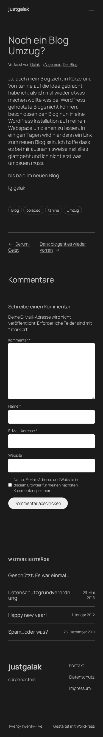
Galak (35, 64)
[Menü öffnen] (91, 9)
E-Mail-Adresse (22, 430)
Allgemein (52, 64)
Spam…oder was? (28, 631)
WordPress (85, 726)
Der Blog (70, 64)
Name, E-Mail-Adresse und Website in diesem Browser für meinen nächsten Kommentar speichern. (46, 485)
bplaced (33, 210)
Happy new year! (27, 615)
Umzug (73, 210)
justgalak (18, 9)
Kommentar (19, 340)
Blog (15, 210)
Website (15, 455)
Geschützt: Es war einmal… (38, 575)
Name (14, 406)
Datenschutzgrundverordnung (39, 595)
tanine (53, 210)
